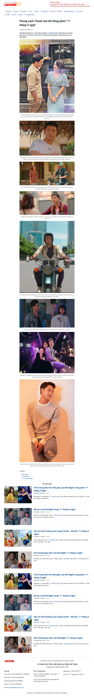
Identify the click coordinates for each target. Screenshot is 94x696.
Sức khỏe (79, 11)
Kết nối (14, 14)
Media (20, 14)
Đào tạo (16, 11)
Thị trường (44, 11)
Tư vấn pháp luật (29, 14)
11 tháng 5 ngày (53, 33)
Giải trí (37, 11)
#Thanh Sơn (25, 476)
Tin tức (30, 11)
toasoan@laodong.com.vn (16, 687)
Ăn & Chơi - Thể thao (55, 11)
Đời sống (23, 11)
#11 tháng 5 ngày (27, 478)
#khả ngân (25, 474)
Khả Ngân (66, 559)
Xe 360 (7, 14)
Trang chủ (8, 11)
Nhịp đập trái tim (69, 11)
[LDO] (18, 495)
